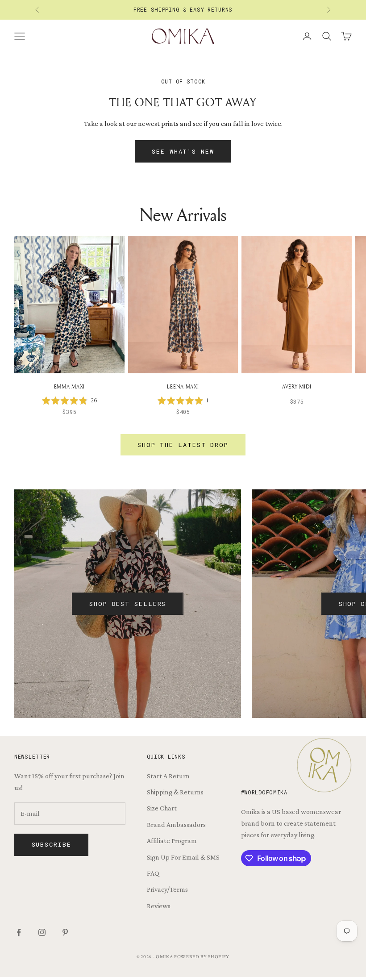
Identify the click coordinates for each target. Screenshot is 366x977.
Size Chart (162, 808)
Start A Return (168, 776)
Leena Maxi (183, 386)
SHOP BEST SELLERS (127, 604)
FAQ (153, 873)
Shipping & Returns (175, 792)
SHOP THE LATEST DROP (183, 445)
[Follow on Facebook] (18, 932)
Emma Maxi (69, 386)
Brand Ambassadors (176, 824)
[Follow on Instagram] (41, 932)
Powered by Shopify (201, 957)
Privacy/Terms (167, 889)
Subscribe (51, 844)
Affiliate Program (172, 840)
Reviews (159, 906)
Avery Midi (296, 386)
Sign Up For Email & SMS (183, 857)
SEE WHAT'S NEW (183, 151)
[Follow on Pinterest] (65, 932)
